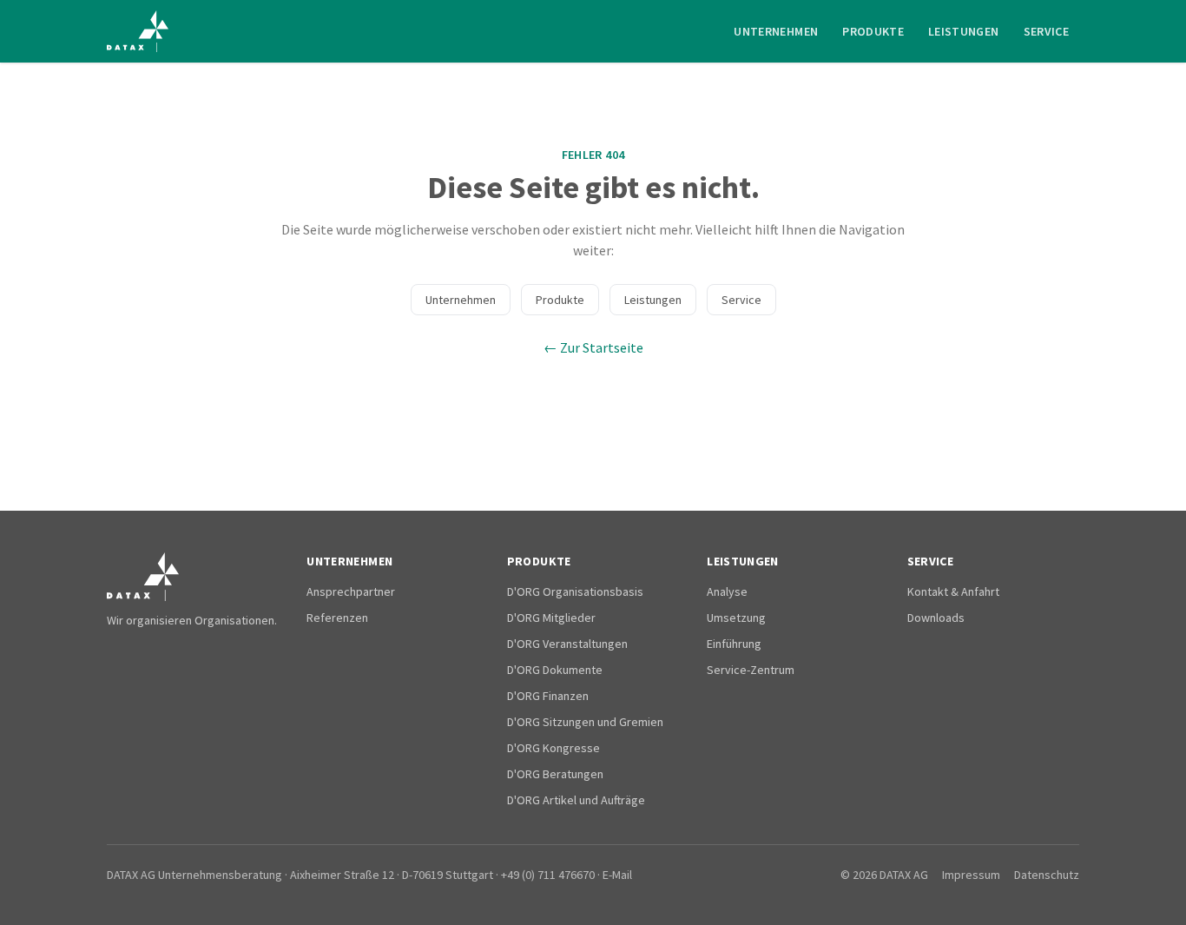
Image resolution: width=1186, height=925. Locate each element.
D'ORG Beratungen (555, 774)
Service (1046, 31)
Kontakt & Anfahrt (953, 591)
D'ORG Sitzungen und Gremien (585, 722)
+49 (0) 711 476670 (548, 874)
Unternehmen (776, 31)
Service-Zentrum (750, 669)
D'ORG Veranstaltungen (567, 643)
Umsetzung (736, 617)
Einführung (734, 643)
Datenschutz (1046, 874)
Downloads (936, 617)
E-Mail (617, 874)
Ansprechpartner (350, 591)
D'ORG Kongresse (553, 748)
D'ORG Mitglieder (551, 617)
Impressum (971, 874)
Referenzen (337, 617)
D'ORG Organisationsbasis (575, 591)
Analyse (727, 591)
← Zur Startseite (593, 347)
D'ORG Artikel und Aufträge (576, 800)
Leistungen (963, 31)
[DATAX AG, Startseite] (137, 31)
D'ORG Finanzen (548, 696)
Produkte (873, 31)
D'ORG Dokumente (555, 669)
